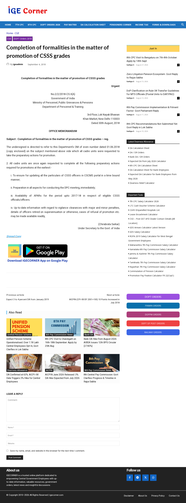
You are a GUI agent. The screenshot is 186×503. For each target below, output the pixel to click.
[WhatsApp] (23, 71)
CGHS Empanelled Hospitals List (144, 210)
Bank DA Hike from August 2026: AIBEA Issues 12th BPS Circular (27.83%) (100, 342)
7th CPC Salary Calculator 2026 (144, 201)
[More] (43, 71)
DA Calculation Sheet (93, 24)
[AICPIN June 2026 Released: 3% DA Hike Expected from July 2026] (63, 363)
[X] (16, 71)
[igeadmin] (8, 64)
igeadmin (18, 64)
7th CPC (19, 24)
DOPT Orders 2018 (23, 38)
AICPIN (49, 370)
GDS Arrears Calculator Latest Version (147, 227)
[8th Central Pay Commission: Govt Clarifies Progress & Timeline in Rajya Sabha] (101, 363)
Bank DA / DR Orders (139, 156)
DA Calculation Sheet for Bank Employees (149, 169)
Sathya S (130, 65)
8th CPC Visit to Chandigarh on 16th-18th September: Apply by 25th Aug (61, 342)
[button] (182, 25)
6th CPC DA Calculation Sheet (143, 165)
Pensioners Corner (120, 24)
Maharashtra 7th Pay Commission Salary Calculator (153, 245)
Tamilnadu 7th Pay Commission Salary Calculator (152, 262)
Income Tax (141, 24)
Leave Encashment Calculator (143, 214)
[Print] (36, 71)
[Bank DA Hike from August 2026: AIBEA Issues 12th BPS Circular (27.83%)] (101, 327)
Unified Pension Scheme (19, 334)
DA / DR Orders (136, 152)
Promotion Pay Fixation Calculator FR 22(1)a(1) (151, 275)
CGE (17, 33)
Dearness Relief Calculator (141, 183)
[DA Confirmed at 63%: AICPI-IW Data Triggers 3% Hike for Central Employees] (24, 363)
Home (8, 24)
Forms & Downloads (164, 24)
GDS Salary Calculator (139, 231)
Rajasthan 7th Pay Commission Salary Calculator (152, 266)
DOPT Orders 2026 (50, 24)
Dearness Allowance (17, 370)
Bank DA (89, 334)
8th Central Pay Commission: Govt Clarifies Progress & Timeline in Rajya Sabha (101, 378)
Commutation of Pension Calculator (146, 271)
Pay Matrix (70, 24)
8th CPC (32, 24)
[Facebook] (9, 71)
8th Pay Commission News (59, 334)
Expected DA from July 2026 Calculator (147, 161)
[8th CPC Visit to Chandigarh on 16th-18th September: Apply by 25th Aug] (63, 327)
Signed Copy (13, 236)
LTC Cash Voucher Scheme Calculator (147, 205)
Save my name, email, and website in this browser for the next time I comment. (47, 450)
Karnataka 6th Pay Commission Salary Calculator (152, 249)
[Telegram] (29, 71)
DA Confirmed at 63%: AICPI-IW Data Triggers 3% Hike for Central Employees (23, 378)
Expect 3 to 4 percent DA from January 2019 (27, 299)
